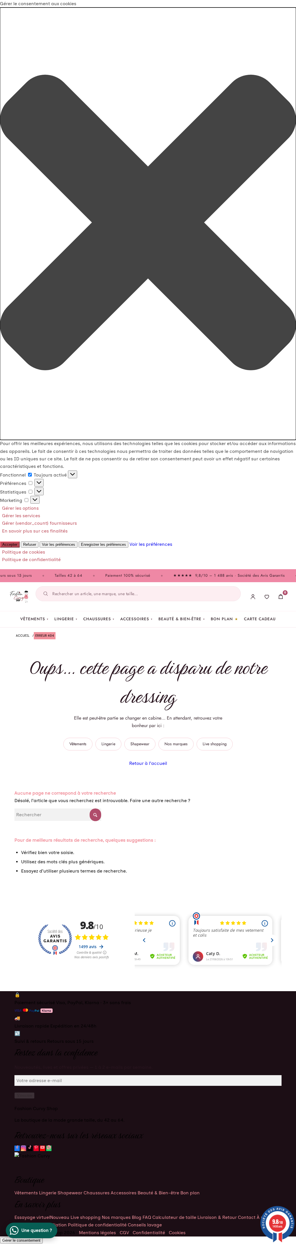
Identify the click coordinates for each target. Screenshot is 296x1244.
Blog (136, 1217)
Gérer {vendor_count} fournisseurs (39, 523)
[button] (148, 224)
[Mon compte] (253, 596)
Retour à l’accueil (148, 763)
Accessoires (136, 619)
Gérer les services (21, 515)
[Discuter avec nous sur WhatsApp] (48, 1148)
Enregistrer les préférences (103, 544)
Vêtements (34, 619)
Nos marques (176, 744)
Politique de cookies (23, 552)
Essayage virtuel (41, 1217)
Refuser (29, 544)
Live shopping (215, 744)
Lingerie (66, 619)
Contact (247, 1217)
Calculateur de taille (174, 1217)
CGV (124, 1232)
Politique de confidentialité (31, 559)
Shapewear (139, 744)
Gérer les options (20, 508)
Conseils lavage (145, 1225)
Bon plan (222, 619)
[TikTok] (29, 1148)
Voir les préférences (58, 544)
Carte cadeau (259, 619)
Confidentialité (149, 1232)
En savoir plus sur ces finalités (35, 531)
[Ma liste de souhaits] (266, 596)
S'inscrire (24, 1095)
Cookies (177, 1232)
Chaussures (98, 619)
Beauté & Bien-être (181, 619)
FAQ (147, 1217)
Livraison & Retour (217, 1217)
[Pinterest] (36, 1148)
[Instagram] (23, 1148)
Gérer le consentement (21, 1240)
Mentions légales (97, 1232)
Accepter (9, 544)
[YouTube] (42, 1148)
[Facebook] (17, 1148)
